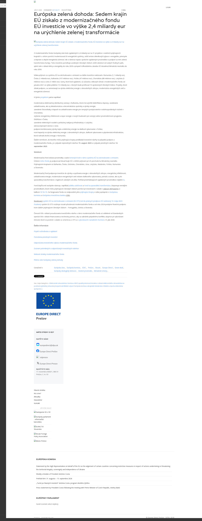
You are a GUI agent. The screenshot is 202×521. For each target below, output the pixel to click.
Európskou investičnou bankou (54, 195)
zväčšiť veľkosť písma (73, 10)
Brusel (97, 268)
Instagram (3, 42)
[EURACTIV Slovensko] (42, 429)
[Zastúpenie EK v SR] (42, 412)
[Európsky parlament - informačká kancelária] (42, 422)
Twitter (3, 30)
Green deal (119, 268)
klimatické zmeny (100, 271)
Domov (37, 518)
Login (168, 7)
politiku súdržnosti (75, 185)
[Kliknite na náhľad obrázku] (80, 43)
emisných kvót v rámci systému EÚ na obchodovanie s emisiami (94, 158)
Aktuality (56, 10)
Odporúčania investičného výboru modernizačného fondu (55, 243)
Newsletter (38, 400)
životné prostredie (85, 271)
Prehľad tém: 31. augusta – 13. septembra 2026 (54, 478)
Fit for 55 (43, 192)
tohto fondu (44, 161)
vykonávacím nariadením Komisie (91, 220)
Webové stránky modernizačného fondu (49, 254)
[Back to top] (3, 518)
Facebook (3, 36)
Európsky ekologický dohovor (65, 271)
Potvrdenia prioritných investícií (45, 237)
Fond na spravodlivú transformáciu (97, 185)
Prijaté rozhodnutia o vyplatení (45, 231)
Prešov (90, 268)
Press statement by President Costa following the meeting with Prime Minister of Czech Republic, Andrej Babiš (78, 488)
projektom (44, 97)
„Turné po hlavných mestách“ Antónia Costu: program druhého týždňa (62, 483)
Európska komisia (73, 268)
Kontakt (37, 403)
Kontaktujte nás (47, 518)
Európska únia (59, 268)
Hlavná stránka (39, 390)
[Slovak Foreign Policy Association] (42, 436)
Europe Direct (107, 268)
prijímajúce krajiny (87, 192)
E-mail (124, 10)
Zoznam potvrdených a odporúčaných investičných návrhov (56, 248)
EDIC (84, 268)
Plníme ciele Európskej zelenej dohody (48, 260)
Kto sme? (37, 393)
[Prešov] (40, 441)
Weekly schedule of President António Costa (53, 474)
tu (124, 180)
